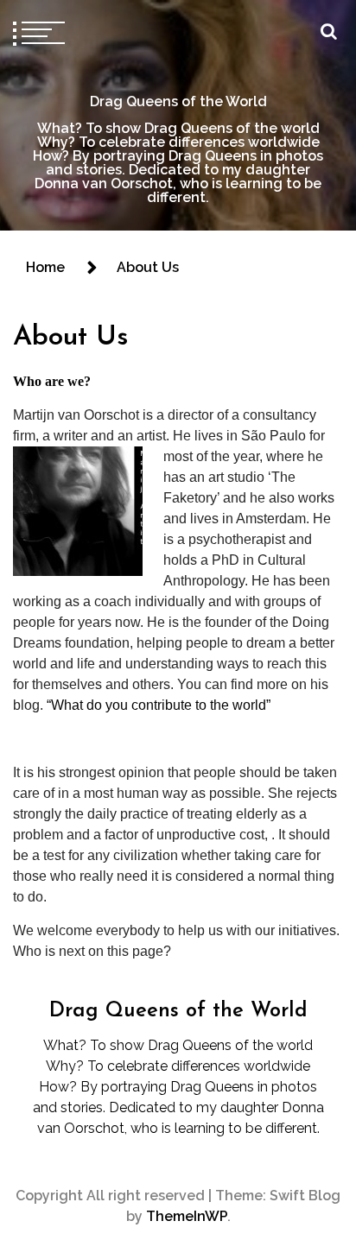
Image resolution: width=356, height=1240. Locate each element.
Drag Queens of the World (178, 101)
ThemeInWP (186, 1216)
